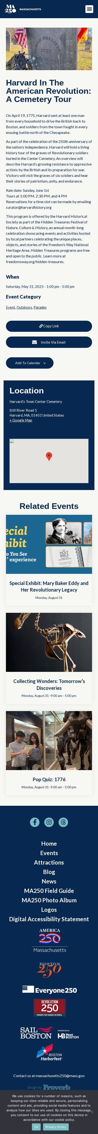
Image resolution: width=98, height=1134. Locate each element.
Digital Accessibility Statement (49, 919)
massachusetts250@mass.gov (60, 1075)
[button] (89, 9)
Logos (49, 909)
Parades (40, 307)
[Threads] (63, 822)
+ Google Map (21, 420)
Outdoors (24, 307)
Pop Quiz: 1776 (49, 779)
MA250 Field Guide (49, 890)
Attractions (49, 862)
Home (49, 843)
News (49, 881)
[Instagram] (49, 822)
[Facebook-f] (34, 822)
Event (10, 307)
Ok (36, 1127)
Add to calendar (28, 363)
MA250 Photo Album (49, 900)
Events (49, 852)
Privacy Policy (55, 1127)
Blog (49, 871)
